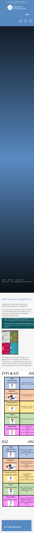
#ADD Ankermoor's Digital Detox (22, 281)
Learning (10, 280)
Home (3, 280)
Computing (5, 281)
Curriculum (19, 280)
